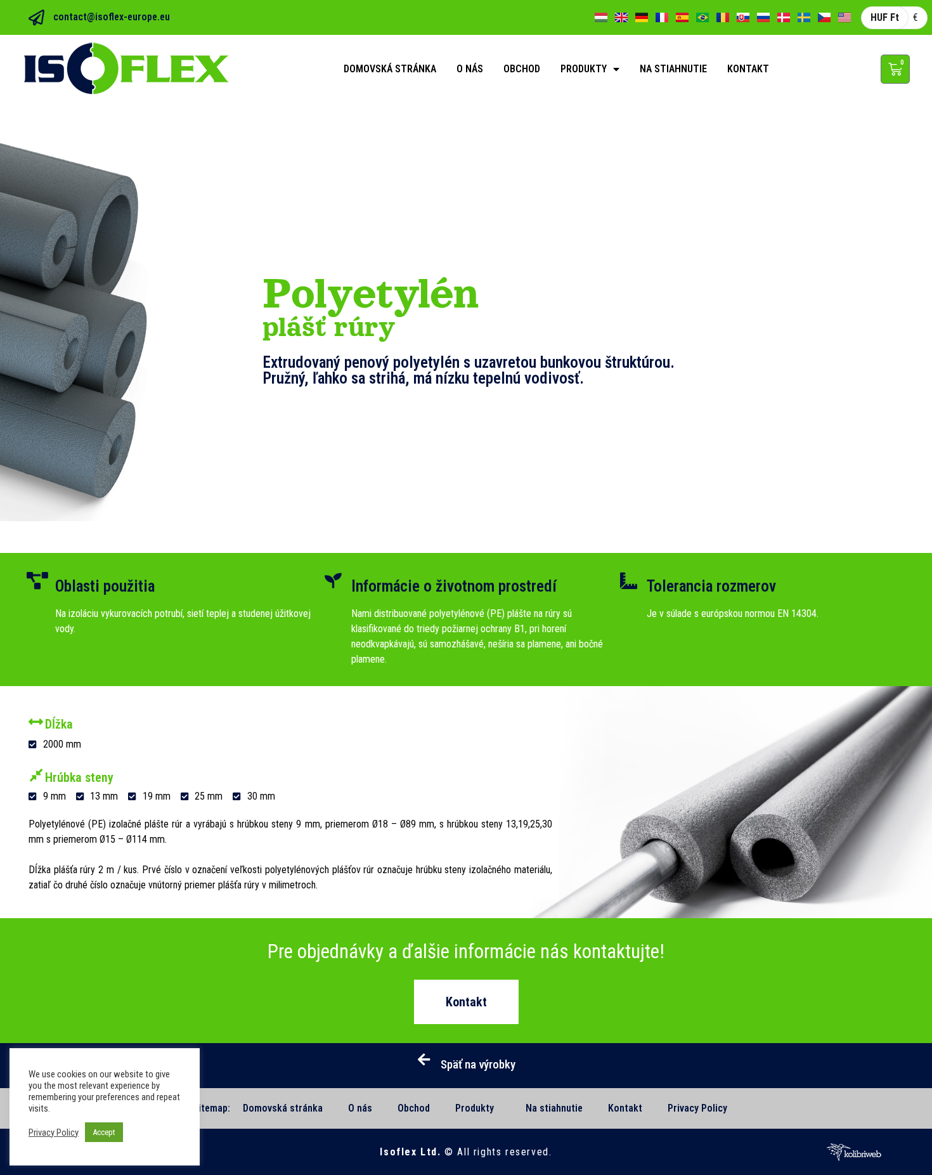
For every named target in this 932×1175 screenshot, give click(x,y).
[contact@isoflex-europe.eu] (36, 17)
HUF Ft (885, 17)
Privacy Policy (697, 1108)
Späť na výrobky (478, 1064)
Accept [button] (104, 1132)
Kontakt (748, 69)
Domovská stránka (390, 69)
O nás (469, 69)
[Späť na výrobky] (424, 1060)
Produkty (583, 69)
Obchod (521, 69)
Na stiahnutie (673, 69)
